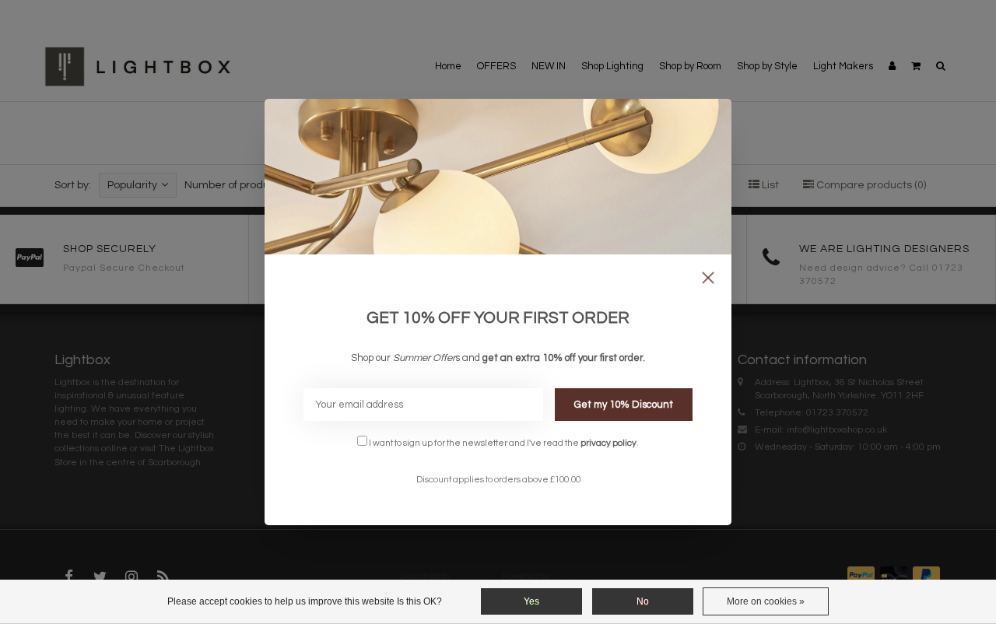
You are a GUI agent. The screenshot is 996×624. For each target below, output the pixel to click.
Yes (531, 601)
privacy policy (608, 442)
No (643, 601)
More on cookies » (766, 601)
